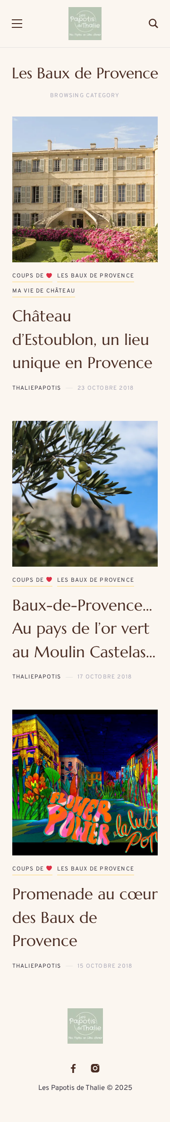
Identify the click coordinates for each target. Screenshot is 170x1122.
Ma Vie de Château (43, 291)
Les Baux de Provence (95, 276)
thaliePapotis (36, 388)
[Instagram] (95, 1068)
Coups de (29, 276)
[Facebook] (73, 1068)
